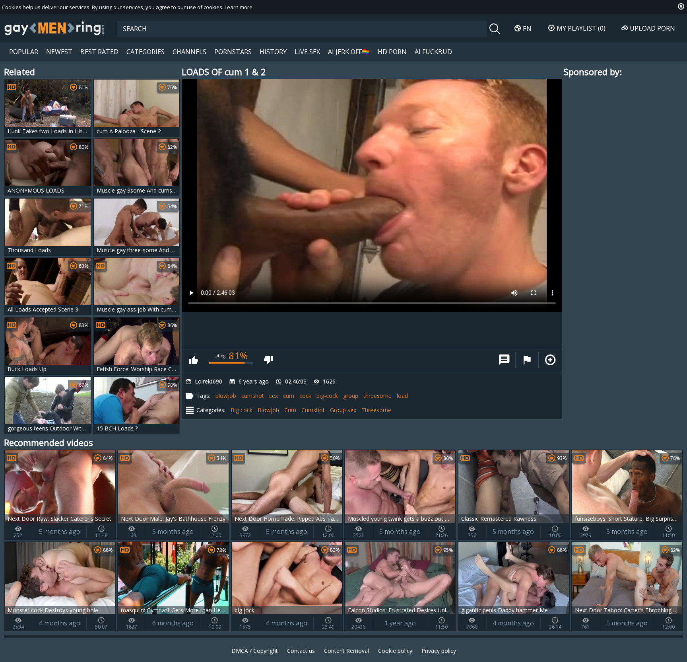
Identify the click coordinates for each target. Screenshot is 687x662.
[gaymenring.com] (54, 28)
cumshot (252, 395)
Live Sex (307, 51)
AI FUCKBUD (433, 51)
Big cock (241, 410)
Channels (189, 51)
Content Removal (346, 650)
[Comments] (504, 360)
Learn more (238, 7)
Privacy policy (438, 650)
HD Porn (392, 51)
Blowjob (268, 410)
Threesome (376, 410)
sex (273, 395)
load (402, 395)
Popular (23, 51)
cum (288, 395)
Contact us (301, 650)
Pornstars (233, 51)
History (273, 51)
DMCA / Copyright (254, 650)
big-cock (327, 395)
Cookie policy (395, 650)
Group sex (343, 410)
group (350, 395)
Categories (145, 51)
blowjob (225, 395)
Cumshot (313, 410)
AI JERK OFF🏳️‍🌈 (349, 51)
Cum (290, 410)
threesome (377, 395)
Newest (59, 51)
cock (305, 395)
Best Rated (99, 51)
